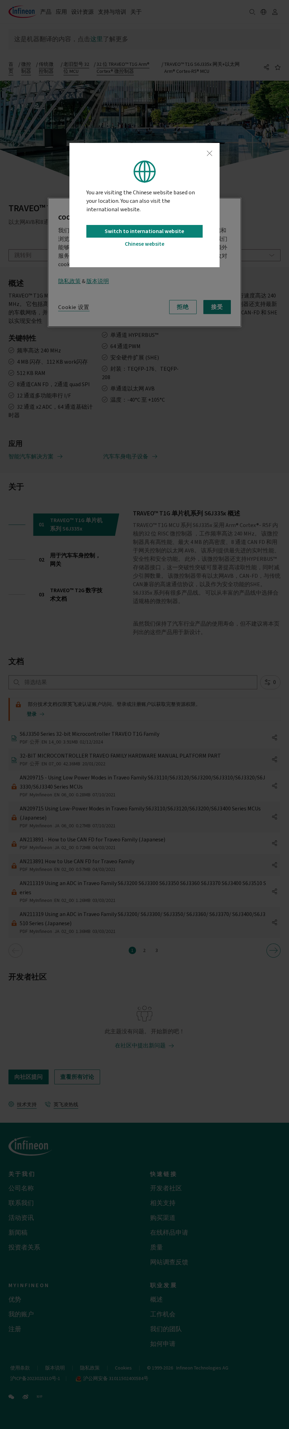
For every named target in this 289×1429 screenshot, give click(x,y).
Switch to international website (144, 231)
